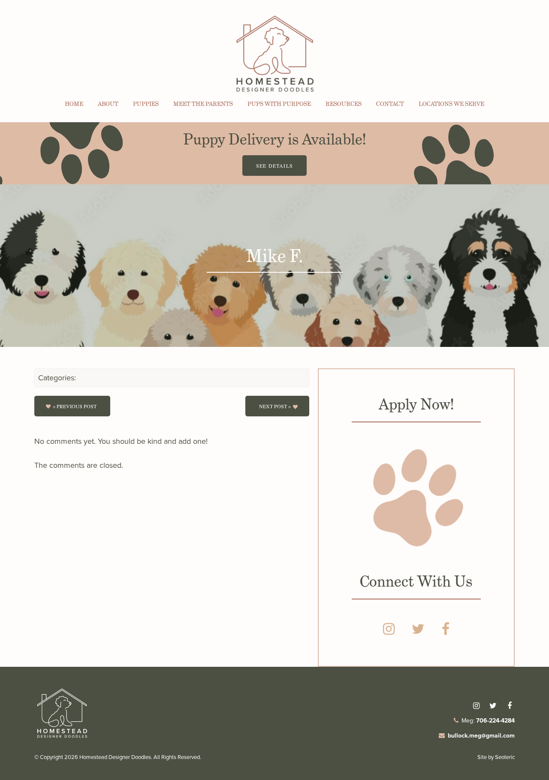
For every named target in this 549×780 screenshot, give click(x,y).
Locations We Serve (451, 104)
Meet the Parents (203, 104)
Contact (390, 104)
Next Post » (275, 406)
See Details (274, 165)
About (108, 104)
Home (74, 104)
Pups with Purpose (279, 104)
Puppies (146, 104)
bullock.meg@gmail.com (481, 735)
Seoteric (505, 757)
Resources (344, 104)
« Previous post (75, 406)
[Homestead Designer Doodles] (62, 738)
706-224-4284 (495, 720)
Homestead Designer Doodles (115, 757)
